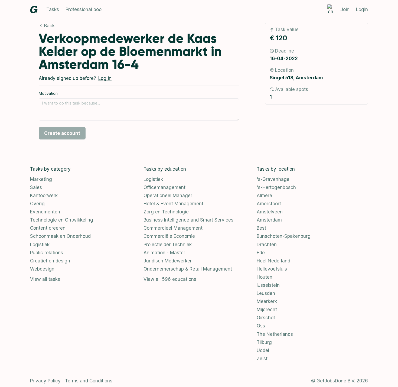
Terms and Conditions (88, 380)
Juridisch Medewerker (167, 261)
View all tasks (45, 279)
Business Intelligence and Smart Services (188, 220)
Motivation (48, 93)
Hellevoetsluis (272, 269)
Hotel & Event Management (173, 203)
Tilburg (264, 342)
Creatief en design (50, 261)
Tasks (52, 9)
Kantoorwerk (44, 195)
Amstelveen (270, 211)
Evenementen (45, 211)
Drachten (267, 244)
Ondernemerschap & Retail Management (187, 269)
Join (345, 9)
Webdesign (42, 269)
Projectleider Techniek (167, 244)
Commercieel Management (173, 228)
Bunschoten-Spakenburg (284, 236)
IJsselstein (268, 285)
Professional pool (84, 9)
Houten (264, 277)
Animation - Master (164, 252)
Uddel (263, 350)
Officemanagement (164, 187)
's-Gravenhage (273, 179)
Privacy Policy (45, 380)
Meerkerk (267, 301)
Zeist (262, 358)
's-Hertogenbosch (276, 187)
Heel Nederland (273, 261)
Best (261, 228)
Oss (261, 326)
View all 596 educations (169, 279)
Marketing (41, 179)
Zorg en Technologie (166, 211)
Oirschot (266, 317)
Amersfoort (269, 203)
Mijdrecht (267, 309)
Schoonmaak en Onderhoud (60, 236)
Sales (36, 187)
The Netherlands (275, 334)
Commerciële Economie (169, 236)
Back (49, 25)
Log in (105, 78)
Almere (264, 195)
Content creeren (48, 228)
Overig (37, 203)
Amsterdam (269, 220)
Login (362, 9)
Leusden (266, 293)
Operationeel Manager (167, 195)
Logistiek (40, 244)
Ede (261, 252)
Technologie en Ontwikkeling (61, 220)
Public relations (46, 252)
